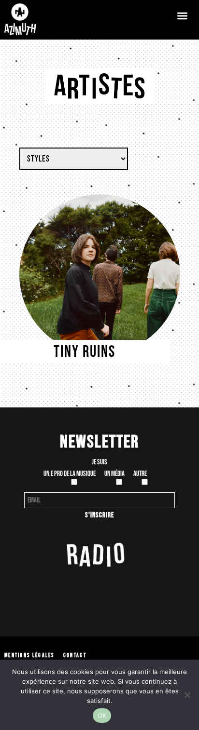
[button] (182, 15)
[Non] (187, 695)
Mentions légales (29, 655)
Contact (74, 655)
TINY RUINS (84, 352)
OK (102, 715)
